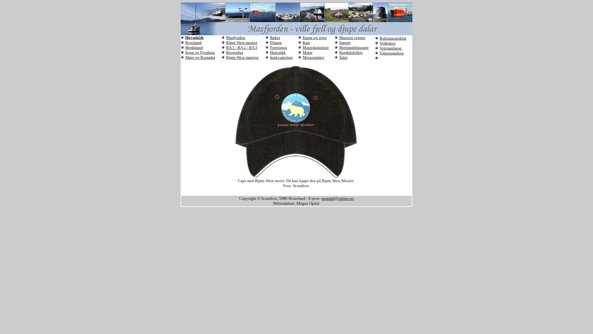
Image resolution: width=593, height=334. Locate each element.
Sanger (345, 42)
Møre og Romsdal (200, 57)
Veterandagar (391, 48)
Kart (306, 42)
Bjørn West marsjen (242, 57)
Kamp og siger (315, 37)
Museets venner (352, 37)
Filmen (276, 42)
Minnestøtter (313, 57)
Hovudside (194, 37)
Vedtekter (388, 43)
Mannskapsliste (316, 47)
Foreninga (278, 47)
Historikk (278, 52)
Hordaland (194, 47)
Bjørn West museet (241, 42)
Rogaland (193, 42)
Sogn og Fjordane (200, 52)
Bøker (275, 37)
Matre (308, 52)
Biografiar (234, 52)
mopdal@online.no (338, 198)
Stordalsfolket (351, 52)
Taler (343, 57)
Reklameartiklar (393, 38)
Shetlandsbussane (354, 47)
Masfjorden (235, 37)
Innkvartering (281, 57)
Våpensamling (392, 53)
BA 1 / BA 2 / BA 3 (241, 47)
